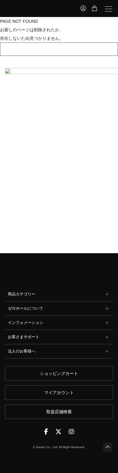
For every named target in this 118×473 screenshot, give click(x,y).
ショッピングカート (59, 373)
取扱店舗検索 (59, 411)
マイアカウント (59, 392)
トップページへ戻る (59, 49)
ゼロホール (29, 8)
